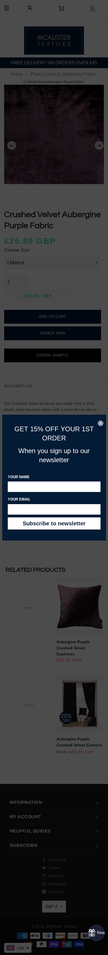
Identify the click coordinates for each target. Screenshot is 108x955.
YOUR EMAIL (19, 499)
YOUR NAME (19, 477)
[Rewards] (96, 933)
